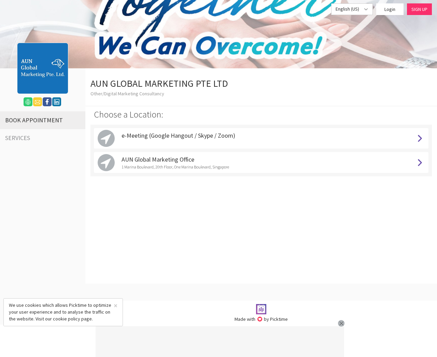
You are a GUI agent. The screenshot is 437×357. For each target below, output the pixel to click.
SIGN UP (419, 9)
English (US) (348, 9)
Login (389, 9)
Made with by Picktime (261, 319)
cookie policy (66, 319)
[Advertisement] (220, 341)
